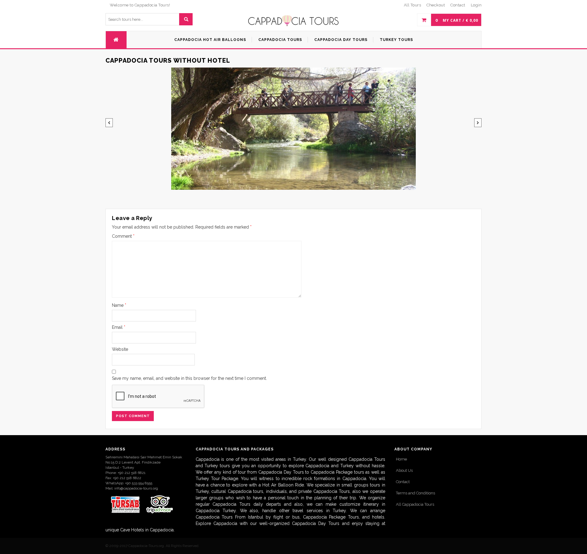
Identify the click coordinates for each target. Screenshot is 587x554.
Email (118, 327)
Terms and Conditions (415, 493)
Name (119, 305)
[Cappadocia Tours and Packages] (293, 20)
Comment (123, 236)
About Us (404, 470)
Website (120, 349)
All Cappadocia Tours (415, 504)
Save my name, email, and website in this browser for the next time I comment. (189, 378)
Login (476, 5)
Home (401, 459)
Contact (403, 481)
